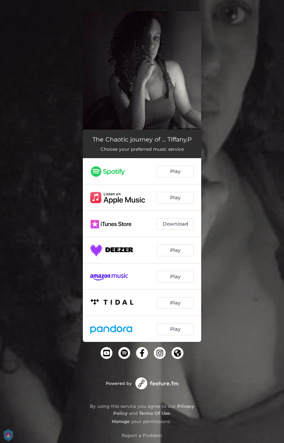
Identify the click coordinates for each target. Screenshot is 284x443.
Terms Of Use (154, 413)
